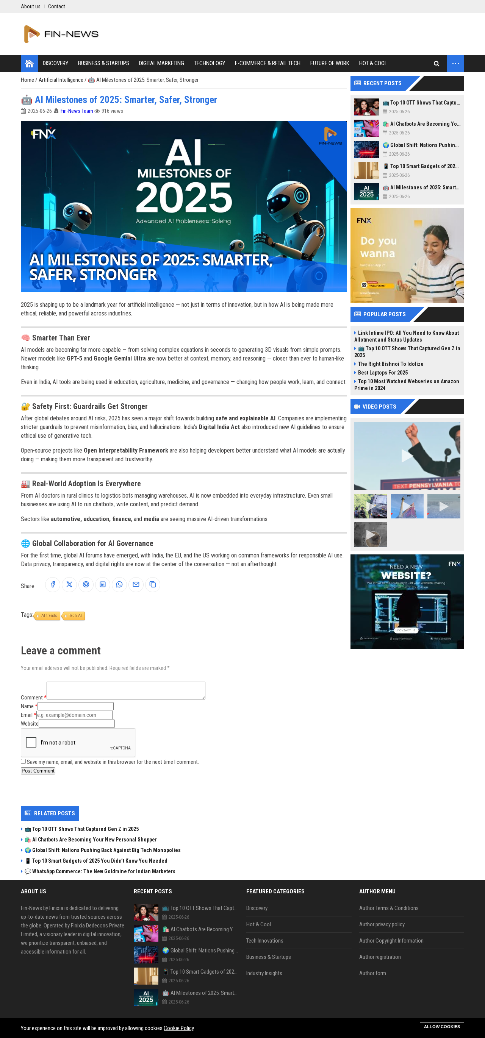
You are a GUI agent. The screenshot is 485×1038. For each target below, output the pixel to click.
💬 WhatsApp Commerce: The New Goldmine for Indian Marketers (100, 871)
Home (28, 79)
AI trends (49, 615)
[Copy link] (152, 585)
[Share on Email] (136, 585)
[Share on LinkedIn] (102, 585)
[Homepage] (29, 63)
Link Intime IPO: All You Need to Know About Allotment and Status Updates (406, 336)
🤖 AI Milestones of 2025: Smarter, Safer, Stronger (421, 187)
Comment (32, 697)
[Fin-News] (63, 34)
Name (27, 706)
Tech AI (75, 615)
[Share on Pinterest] (86, 585)
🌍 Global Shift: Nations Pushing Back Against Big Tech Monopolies (103, 850)
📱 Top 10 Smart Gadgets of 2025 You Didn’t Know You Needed (96, 861)
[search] (437, 63)
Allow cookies (442, 1026)
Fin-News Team (77, 111)
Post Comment (38, 771)
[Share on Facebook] (52, 585)
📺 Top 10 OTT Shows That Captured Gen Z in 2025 (82, 829)
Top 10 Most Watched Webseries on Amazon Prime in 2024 (406, 384)
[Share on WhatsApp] (119, 585)
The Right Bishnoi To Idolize (391, 364)
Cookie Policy (179, 1028)
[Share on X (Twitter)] (69, 585)
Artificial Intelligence (61, 79)
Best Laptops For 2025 (383, 373)
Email (27, 715)
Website (30, 723)
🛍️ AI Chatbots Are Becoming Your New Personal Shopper (91, 840)
